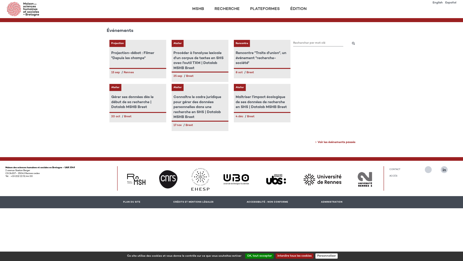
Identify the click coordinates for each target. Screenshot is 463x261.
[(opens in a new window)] (136, 179)
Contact (394, 169)
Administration (332, 202)
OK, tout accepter (259, 256)
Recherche (227, 9)
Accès (393, 176)
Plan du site (131, 202)
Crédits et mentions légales (193, 202)
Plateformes (265, 9)
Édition (298, 9)
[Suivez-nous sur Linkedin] (446, 168)
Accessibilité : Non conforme (267, 202)
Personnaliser (326, 256)
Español (450, 3)
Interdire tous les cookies (294, 256)
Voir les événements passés (336, 142)
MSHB (198, 9)
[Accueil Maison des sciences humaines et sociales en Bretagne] (24, 9)
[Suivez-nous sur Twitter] (430, 168)
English (438, 3)
